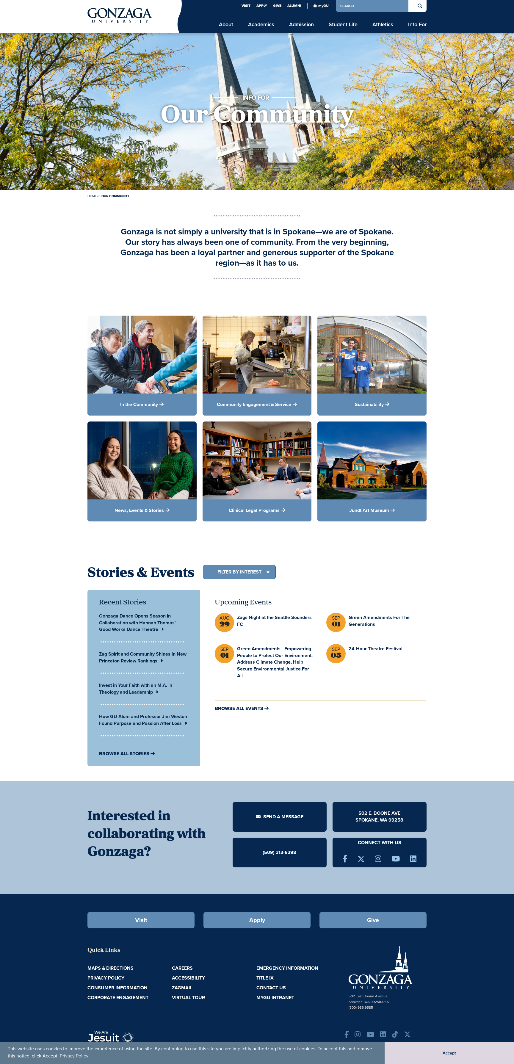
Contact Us (271, 987)
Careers (182, 968)
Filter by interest (239, 571)
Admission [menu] (301, 24)
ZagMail (182, 987)
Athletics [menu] (382, 24)
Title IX (265, 977)
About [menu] (226, 24)
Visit (246, 5)
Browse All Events (239, 708)
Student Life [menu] (343, 24)
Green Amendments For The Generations (379, 621)
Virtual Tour (188, 997)
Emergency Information (287, 968)
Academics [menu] (261, 24)
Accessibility (188, 977)
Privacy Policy (74, 1055)
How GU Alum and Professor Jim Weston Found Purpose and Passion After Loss (143, 720)
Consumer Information (117, 987)
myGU (323, 5)
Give (277, 5)
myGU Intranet (275, 997)
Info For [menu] (417, 24)
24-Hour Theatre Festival (375, 648)
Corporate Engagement (117, 997)
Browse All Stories (124, 753)
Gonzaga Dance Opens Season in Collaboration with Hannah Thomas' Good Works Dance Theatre (137, 622)
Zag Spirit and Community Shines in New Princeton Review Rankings (143, 657)
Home (92, 196)
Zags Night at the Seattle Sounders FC (274, 621)
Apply (261, 5)
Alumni (294, 5)
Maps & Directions (110, 968)
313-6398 (286, 852)
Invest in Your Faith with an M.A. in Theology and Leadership (135, 688)
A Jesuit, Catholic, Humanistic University (138, 1040)
